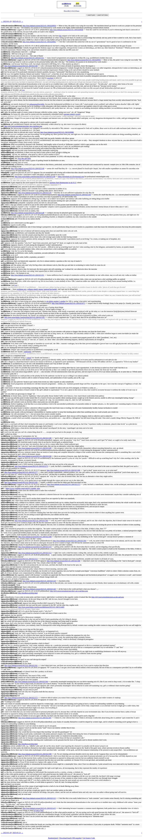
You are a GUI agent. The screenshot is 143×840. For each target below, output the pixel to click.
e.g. (23, 90)
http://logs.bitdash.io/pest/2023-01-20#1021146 (27, 168)
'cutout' (28, 358)
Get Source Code (89, 838)
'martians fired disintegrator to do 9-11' (62, 183)
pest (77, 3)
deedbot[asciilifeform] (9, 593)
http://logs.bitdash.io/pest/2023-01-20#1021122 (39, 798)
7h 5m (66, 6)
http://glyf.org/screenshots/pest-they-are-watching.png (23, 126)
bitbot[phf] (5, 172)
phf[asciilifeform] (7, 152)
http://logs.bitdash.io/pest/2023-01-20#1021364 (31, 682)
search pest (91, 15)
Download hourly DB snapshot (70, 838)
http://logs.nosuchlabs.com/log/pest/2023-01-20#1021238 (35, 177)
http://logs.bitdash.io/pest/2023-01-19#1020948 (66, 30)
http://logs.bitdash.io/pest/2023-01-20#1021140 (39, 589)
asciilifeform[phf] (7, 156)
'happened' (54, 185)
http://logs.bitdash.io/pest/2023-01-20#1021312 (35, 553)
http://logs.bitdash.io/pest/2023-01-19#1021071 (68, 303)
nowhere (50, 78)
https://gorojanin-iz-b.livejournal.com (71, 177)
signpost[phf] (6, 150)
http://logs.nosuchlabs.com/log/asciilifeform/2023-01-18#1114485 (41, 607)
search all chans (102, 15)
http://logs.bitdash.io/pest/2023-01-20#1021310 (35, 547)
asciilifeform (66, 4)
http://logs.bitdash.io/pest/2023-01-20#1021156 (34, 193)
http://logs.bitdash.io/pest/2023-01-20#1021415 (39, 808)
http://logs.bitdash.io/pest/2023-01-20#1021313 (21, 559)
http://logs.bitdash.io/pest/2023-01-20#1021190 (34, 456)
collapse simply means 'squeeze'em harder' (42, 289)
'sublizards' (27, 352)
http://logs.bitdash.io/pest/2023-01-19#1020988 (57, 132)
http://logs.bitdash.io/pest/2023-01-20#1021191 (27, 275)
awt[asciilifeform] (7, 219)
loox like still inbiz (24, 158)
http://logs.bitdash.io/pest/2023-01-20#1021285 (21, 482)
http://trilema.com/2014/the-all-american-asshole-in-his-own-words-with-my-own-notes (31, 94)
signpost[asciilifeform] (9, 148)
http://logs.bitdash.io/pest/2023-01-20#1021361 (21, 665)
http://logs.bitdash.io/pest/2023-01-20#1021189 (34, 448)
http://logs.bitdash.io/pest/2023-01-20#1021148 (27, 213)
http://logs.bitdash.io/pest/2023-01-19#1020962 (39, 42)
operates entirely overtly (72, 114)
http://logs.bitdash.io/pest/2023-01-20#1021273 (31, 466)
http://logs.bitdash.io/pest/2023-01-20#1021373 (21, 698)
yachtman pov (21, 289)
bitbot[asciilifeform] (8, 30)
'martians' (46, 185)
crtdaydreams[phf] (8, 585)
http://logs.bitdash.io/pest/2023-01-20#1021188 (34, 438)
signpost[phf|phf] (7, 189)
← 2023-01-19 (6, 21)
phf (2, 66)
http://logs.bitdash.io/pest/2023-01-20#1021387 (35, 718)
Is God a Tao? (39, 810)
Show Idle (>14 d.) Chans (71, 11)
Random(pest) (53, 838)
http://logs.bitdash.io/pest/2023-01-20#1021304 (31, 521)
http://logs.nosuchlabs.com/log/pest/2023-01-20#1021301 (24, 317)
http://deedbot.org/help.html (28, 593)
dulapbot (4, 80)
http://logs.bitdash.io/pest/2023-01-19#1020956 (39, 26)
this (60, 36)
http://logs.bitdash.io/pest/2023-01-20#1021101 (27, 58)
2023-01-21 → (18, 21)
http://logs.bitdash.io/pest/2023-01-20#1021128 (39, 581)
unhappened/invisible (36, 104)
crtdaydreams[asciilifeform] (11, 26)
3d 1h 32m (77, 6)
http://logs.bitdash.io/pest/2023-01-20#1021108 (21, 66)
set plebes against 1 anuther (56, 301)
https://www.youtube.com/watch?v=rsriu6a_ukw (23, 488)
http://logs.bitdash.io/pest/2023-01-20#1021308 (35, 537)
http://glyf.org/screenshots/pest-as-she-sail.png (107, 597)
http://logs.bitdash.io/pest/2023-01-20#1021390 (35, 754)
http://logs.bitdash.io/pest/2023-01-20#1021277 (21, 472)
